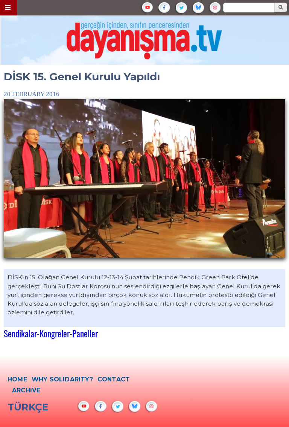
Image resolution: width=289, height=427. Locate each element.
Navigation (8, 7)
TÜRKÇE (28, 407)
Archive (26, 390)
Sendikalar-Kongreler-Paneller (51, 333)
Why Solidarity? (62, 379)
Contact (113, 379)
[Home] (145, 42)
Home (17, 379)
